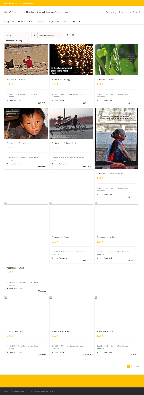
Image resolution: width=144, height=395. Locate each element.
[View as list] (73, 35)
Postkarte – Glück (15, 267)
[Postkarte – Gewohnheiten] (116, 138)
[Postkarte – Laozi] (26, 311)
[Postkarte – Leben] (71, 311)
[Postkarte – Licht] (116, 311)
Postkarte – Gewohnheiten (110, 173)
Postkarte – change (61, 79)
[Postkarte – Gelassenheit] (71, 123)
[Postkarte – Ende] (116, 59)
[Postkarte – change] (71, 59)
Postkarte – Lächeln (106, 237)
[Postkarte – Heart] (71, 217)
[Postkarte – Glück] (26, 232)
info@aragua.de (29, 3)
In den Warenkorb (15, 100)
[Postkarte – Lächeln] (116, 217)
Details (43, 103)
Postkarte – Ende (105, 79)
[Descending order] (34, 35)
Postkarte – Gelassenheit (64, 143)
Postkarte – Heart (60, 237)
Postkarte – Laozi (15, 331)
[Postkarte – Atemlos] (26, 59)
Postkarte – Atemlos (16, 79)
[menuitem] (11, 21)
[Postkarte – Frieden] (26, 123)
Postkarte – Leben (61, 331)
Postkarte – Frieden (16, 143)
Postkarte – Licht (105, 331)
